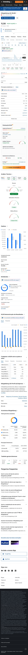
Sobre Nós (17, 577)
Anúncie (16, 580)
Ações (2, 5)
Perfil (8, 39)
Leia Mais (3, 392)
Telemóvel (3, 580)
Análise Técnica (6, 174)
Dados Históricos (19, 39)
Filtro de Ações (9, 5)
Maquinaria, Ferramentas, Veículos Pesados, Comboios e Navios (16, 397)
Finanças (13, 36)
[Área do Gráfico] (4, 43)
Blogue (2, 577)
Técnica (19, 36)
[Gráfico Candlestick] (2, 43)
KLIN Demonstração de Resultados (12, 314)
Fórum (24, 36)
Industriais (24, 400)
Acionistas (12, 39)
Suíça (25, 406)
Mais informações (8, 30)
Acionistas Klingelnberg (8, 410)
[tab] (8, 178)
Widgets (3, 585)
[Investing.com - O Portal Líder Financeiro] (7, 2)
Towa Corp (15, 460)
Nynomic (4, 460)
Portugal (16, 5)
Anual (2, 320)
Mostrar (14, 378)
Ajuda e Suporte (18, 582)
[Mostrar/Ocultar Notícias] (9, 43)
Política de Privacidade (5, 642)
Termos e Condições (5, 638)
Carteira (2, 582)
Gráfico (7, 36)
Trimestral (7, 320)
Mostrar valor (23, 73)
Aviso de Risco (4, 646)
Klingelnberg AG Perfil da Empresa (12, 383)
